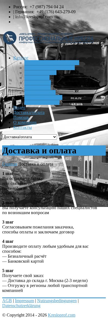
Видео (19, 107)
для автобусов (37, 87)
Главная (9, 164)
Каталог (21, 57)
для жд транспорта (42, 102)
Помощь (21, 117)
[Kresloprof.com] (54, 40)
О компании (25, 122)
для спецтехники (40, 72)
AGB (7, 300)
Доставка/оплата (29, 112)
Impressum (24, 300)
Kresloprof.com (61, 315)
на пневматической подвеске (51, 62)
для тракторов (37, 82)
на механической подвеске (49, 67)
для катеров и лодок (43, 97)
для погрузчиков (40, 92)
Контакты (22, 127)
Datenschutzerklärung (21, 305)
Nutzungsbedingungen (57, 300)
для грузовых (37, 77)
